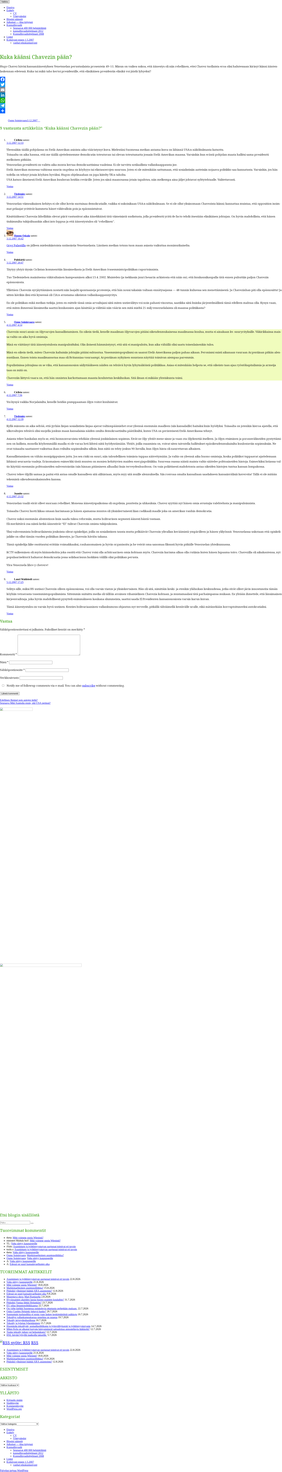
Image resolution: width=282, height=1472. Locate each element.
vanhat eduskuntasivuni (25, 42)
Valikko (4, 1)
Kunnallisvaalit (14, 25)
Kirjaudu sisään (15, 1400)
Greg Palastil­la (16, 245)
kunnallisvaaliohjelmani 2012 (28, 31)
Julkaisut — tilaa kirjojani (20, 22)
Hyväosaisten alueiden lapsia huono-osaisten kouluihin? (35, 1299)
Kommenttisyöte (15, 1406)
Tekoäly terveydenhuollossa (21, 1320)
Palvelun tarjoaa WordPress (14, 1470)
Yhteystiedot (19, 16)
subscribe (88, 685)
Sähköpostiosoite (12, 670)
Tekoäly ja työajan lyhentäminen (23, 1323)
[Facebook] (141, 79)
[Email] (141, 89)
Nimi (4, 662)
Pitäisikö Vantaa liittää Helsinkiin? (24, 1302)
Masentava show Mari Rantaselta (24, 1296)
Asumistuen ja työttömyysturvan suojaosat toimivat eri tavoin (44, 1246)
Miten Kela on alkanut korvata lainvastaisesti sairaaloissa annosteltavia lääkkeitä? (48, 1329)
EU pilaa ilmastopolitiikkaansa (22, 1305)
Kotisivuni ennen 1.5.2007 (20, 39)
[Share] (141, 110)
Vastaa (10, 186)
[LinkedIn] (141, 95)
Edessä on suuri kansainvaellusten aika (30, 1264)
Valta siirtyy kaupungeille (24, 1243)
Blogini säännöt (15, 19)
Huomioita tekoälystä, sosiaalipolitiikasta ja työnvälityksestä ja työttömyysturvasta (48, 1326)
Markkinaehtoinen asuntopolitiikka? (45, 1255)
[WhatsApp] (141, 100)
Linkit (10, 36)
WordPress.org (14, 1409)
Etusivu (10, 7)
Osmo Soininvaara (17, 120)
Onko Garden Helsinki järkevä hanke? (26, 1311)
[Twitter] (141, 84)
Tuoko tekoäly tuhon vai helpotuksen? (26, 1332)
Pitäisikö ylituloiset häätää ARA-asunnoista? (29, 1290)
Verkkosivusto (9, 678)
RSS (34, 1342)
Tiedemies (19, 194)
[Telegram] (141, 105)
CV (15, 13)
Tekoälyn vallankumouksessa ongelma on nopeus (32, 1317)
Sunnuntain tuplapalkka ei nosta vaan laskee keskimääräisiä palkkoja (42, 1314)
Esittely (10, 10)
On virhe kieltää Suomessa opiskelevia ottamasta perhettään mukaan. (42, 1308)
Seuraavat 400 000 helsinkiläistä (29, 28)
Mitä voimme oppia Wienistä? (28, 1237)
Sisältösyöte (13, 1403)
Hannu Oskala (22, 235)
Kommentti (8, 654)
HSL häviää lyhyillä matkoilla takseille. (27, 1335)
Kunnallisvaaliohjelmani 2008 (28, 34)
